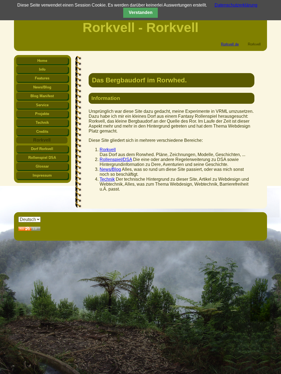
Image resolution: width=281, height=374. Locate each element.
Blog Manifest (42, 96)
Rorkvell (108, 149)
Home (42, 61)
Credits (42, 132)
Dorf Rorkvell (42, 149)
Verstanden (141, 12)
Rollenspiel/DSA (116, 159)
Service (42, 105)
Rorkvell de (230, 44)
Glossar (42, 166)
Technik (107, 179)
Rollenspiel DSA (42, 158)
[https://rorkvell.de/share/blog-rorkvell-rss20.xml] (29, 229)
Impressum (42, 175)
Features (42, 78)
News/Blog (110, 169)
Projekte (42, 114)
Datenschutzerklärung (236, 5)
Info (42, 69)
